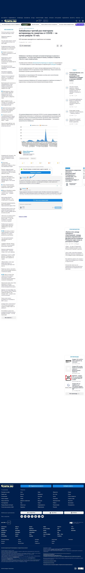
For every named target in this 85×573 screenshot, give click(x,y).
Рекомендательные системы (48, 562)
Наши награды (4, 498)
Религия (55, 507)
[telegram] (21, 516)
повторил (53, 64)
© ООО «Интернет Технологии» (7, 568)
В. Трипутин (24, 177)
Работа (54, 502)
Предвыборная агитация (7, 505)
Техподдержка (4, 502)
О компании (4, 496)
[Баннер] (26, 24)
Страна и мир (71, 498)
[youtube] (42, 516)
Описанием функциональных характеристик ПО (52, 555)
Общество (55, 492)
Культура (40, 496)
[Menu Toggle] (2, 21)
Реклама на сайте (5, 492)
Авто (21, 492)
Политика (55, 498)
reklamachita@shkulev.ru (66, 548)
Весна (21, 496)
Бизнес (22, 494)
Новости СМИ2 (23, 216)
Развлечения (56, 505)
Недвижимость (12, 17)
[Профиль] (82, 21)
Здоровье (22, 507)
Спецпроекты (71, 505)
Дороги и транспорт (25, 500)
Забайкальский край (24, 158)
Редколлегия (65, 17)
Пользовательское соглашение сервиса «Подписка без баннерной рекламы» (58, 564)
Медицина (33, 158)
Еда (21, 502)
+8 (57, 185)
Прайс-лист (4, 494)
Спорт (69, 494)
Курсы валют (58, 17)
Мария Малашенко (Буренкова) (28, 152)
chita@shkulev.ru (16, 557)
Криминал (40, 494)
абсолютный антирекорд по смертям (43, 62)
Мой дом (40, 500)
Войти (23, 208)
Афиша (46, 17)
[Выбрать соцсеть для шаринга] (61, 45)
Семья (69, 492)
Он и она (55, 494)
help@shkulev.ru (10, 558)
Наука (39, 502)
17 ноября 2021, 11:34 (23, 42)
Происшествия (56, 500)
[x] (39, 516)
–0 (60, 185)
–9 (60, 197)
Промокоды (20, 17)
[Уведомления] (79, 21)
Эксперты (72, 17)
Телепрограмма (39, 17)
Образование (41, 507)
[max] (35, 516)
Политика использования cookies (49, 560)
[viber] (32, 516)
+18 (57, 197)
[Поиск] (76, 21)
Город (21, 498)
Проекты (78, 17)
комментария (26, 45)
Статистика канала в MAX (7, 507)
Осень (54, 496)
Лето (39, 498)
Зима (39, 492)
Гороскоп (51, 17)
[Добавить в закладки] (57, 45)
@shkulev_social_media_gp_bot (56, 549)
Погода (33, 17)
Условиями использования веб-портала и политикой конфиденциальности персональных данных (62, 556)
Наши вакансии (5, 500)
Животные (23, 505)
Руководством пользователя (48, 554)
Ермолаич (24, 188)
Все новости (4, 17)
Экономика (70, 502)
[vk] (25, 516)
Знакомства (27, 17)
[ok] (28, 516)
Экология (70, 500)
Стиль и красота (72, 496)
